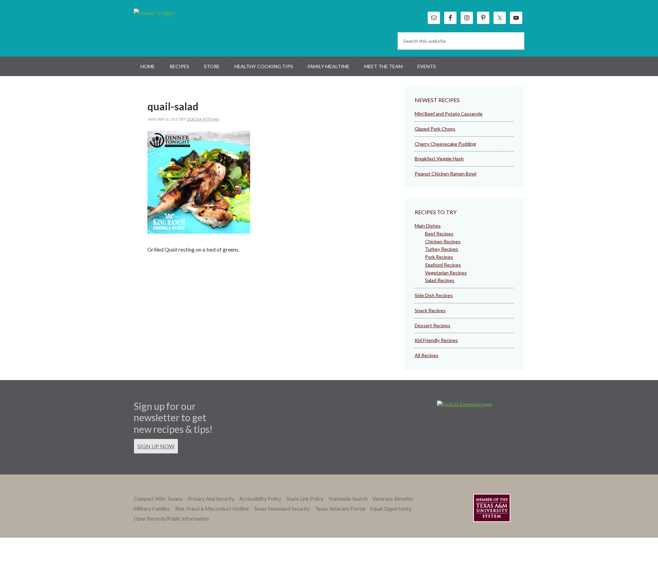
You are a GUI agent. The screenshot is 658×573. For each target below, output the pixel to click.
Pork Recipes (439, 257)
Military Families (152, 509)
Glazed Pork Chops (435, 129)
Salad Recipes (439, 280)
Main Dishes (428, 226)
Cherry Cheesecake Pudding (445, 144)
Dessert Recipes (432, 325)
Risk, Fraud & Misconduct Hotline (212, 509)
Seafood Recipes (443, 265)
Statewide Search (348, 499)
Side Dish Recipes (434, 295)
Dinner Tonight (170, 27)
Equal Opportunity (391, 509)
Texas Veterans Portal (340, 509)
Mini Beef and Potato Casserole (449, 114)
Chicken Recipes (443, 241)
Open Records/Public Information (171, 519)
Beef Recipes (439, 233)
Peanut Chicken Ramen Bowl (445, 173)
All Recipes (426, 355)
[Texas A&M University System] (491, 509)
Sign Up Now (155, 446)
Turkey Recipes (441, 249)
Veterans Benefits (393, 499)
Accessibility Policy (260, 499)
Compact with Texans (158, 499)
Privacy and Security (211, 499)
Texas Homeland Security (282, 509)
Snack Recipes (430, 310)
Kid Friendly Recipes (436, 340)
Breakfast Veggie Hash (439, 158)
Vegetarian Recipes (446, 273)
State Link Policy (305, 499)
